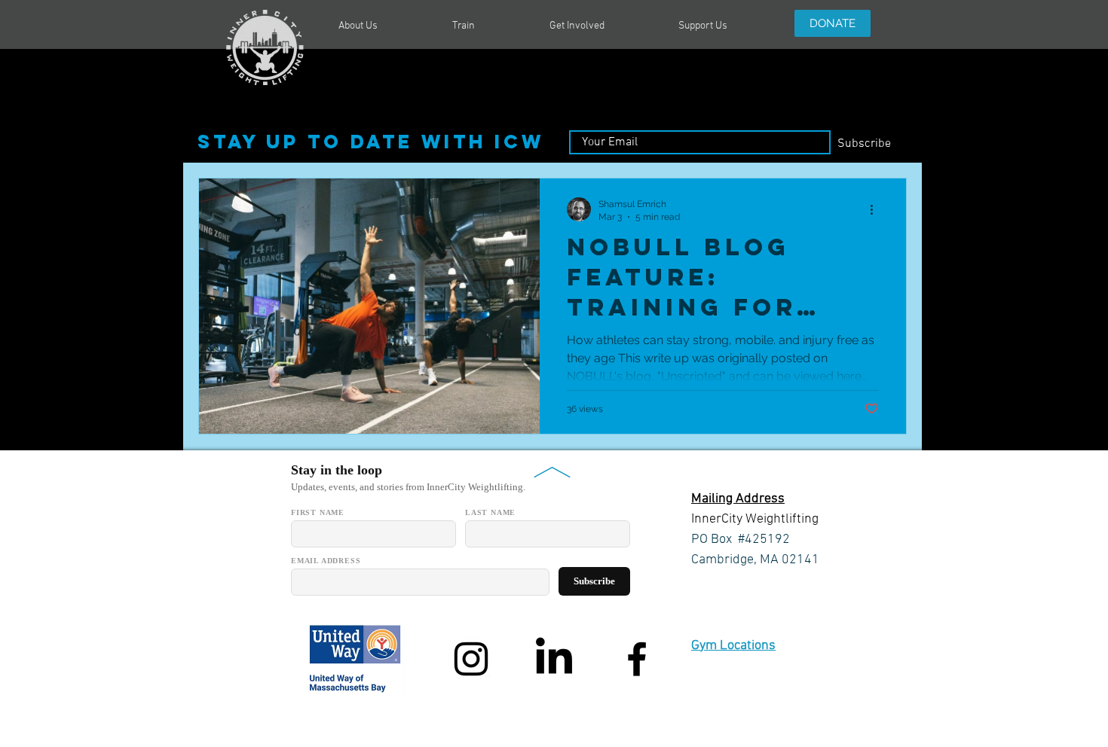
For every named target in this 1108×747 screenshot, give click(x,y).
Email (583, 124)
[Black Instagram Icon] (471, 658)
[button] (384, 26)
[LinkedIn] (554, 658)
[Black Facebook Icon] (637, 658)
